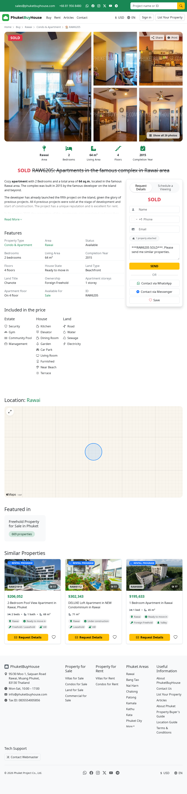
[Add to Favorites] (54, 637)
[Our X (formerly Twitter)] (104, 6)
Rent (57, 18)
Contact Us (164, 689)
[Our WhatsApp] (87, 6)
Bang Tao (132, 680)
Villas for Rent (105, 678)
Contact (82, 18)
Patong (131, 697)
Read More (12, 219)
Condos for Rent (107, 684)
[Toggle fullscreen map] (10, 412)
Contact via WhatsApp (156, 283)
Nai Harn (132, 686)
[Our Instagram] (98, 6)
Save (156, 300)
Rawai (28, 27)
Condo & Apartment (49, 27)
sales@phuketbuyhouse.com (35, 6)
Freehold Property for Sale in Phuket (24, 523)
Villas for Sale (74, 678)
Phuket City (134, 721)
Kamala (131, 703)
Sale (48, 295)
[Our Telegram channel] (116, 6)
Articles (69, 18)
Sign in (146, 17)
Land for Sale (74, 690)
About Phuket (166, 706)
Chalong (132, 691)
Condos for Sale (76, 684)
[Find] (181, 5)
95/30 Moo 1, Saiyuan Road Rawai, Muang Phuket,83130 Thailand (27, 678)
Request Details (141, 187)
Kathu (130, 709)
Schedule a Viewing (165, 187)
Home (8, 27)
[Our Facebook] (92, 6)
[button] (130, 726)
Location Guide (167, 722)
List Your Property (170, 17)
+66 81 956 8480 (70, 6)
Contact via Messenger (156, 292)
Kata (129, 715)
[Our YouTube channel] (110, 6)
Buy (48, 18)
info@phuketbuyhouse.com (28, 694)
